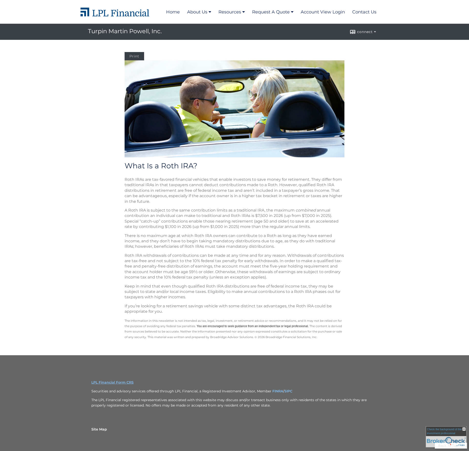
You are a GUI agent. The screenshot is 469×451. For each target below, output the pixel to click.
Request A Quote (271, 12)
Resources (229, 12)
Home (173, 12)
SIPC (288, 391)
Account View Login (323, 12)
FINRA (277, 391)
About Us (197, 12)
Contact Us (364, 12)
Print (134, 56)
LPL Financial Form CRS (112, 382)
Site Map (99, 429)
